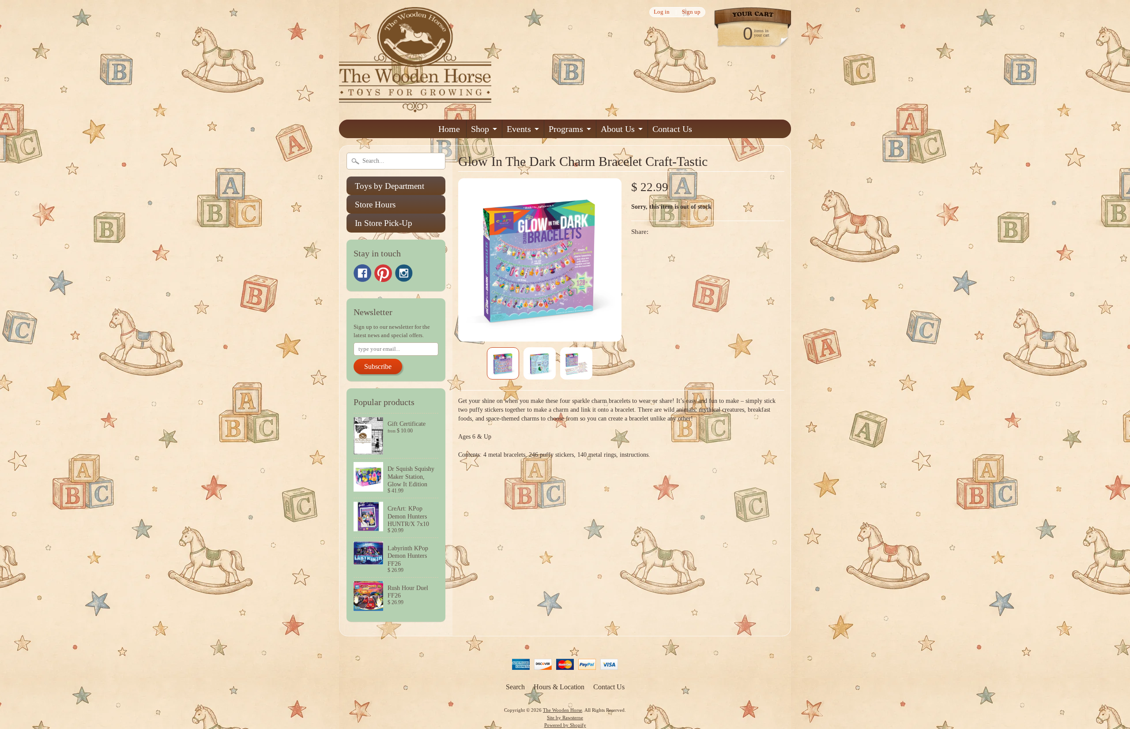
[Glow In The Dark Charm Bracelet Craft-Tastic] (503, 363)
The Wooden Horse (562, 710)
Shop (480, 129)
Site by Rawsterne (565, 717)
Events (519, 129)
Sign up (691, 12)
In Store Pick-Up (383, 223)
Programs (566, 129)
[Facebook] (362, 273)
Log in (662, 12)
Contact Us (672, 129)
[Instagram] (404, 273)
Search (515, 687)
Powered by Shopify (565, 725)
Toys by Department (389, 186)
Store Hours (375, 204)
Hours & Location (559, 687)
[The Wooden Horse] (415, 107)
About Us (618, 129)
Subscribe (378, 366)
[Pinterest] (383, 273)
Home (449, 129)
